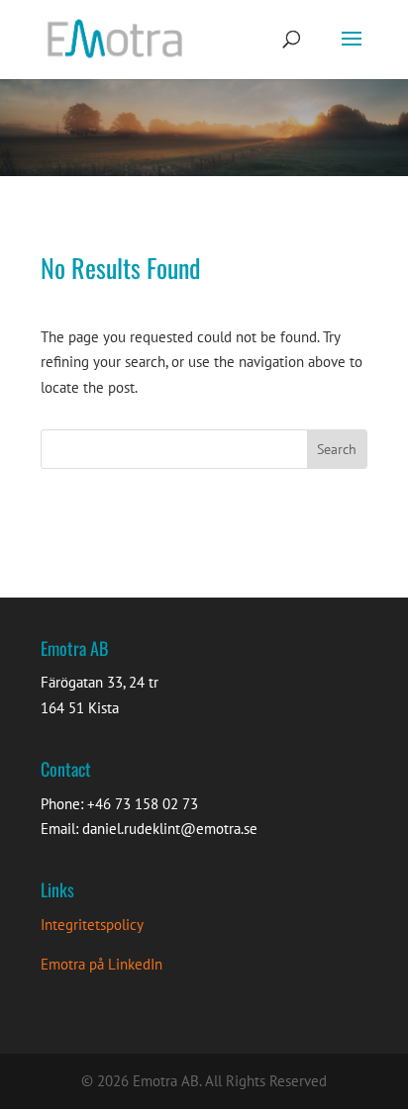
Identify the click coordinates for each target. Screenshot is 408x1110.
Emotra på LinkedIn (101, 964)
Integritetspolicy (92, 924)
